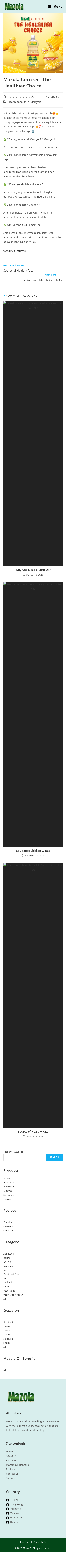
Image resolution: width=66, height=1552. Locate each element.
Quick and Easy (11, 1274)
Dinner (6, 1334)
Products (11, 1460)
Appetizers (8, 1253)
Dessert (7, 1326)
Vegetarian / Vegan (13, 1294)
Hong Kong (9, 1182)
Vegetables (9, 1290)
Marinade (8, 1266)
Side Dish (8, 1338)
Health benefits (17, 102)
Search (54, 1157)
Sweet (6, 1286)
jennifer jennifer (17, 97)
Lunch (6, 1330)
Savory (7, 1278)
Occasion (8, 1230)
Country (7, 1222)
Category (8, 1226)
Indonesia (8, 1186)
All (4, 1299)
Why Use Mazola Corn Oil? (33, 570)
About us (11, 1455)
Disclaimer (24, 1542)
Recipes (10, 1469)
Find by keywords (13, 1151)
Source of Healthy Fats (33, 1132)
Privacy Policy (40, 1542)
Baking (6, 1257)
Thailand (7, 1199)
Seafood (7, 1282)
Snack (6, 1342)
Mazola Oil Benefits (17, 1464)
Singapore (8, 1194)
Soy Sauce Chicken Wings (33, 851)
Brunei (6, 1178)
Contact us (12, 1473)
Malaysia (35, 102)
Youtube (11, 1478)
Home (9, 1451)
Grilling (7, 1261)
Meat (6, 1270)
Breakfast (8, 1322)
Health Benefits (17, 251)
